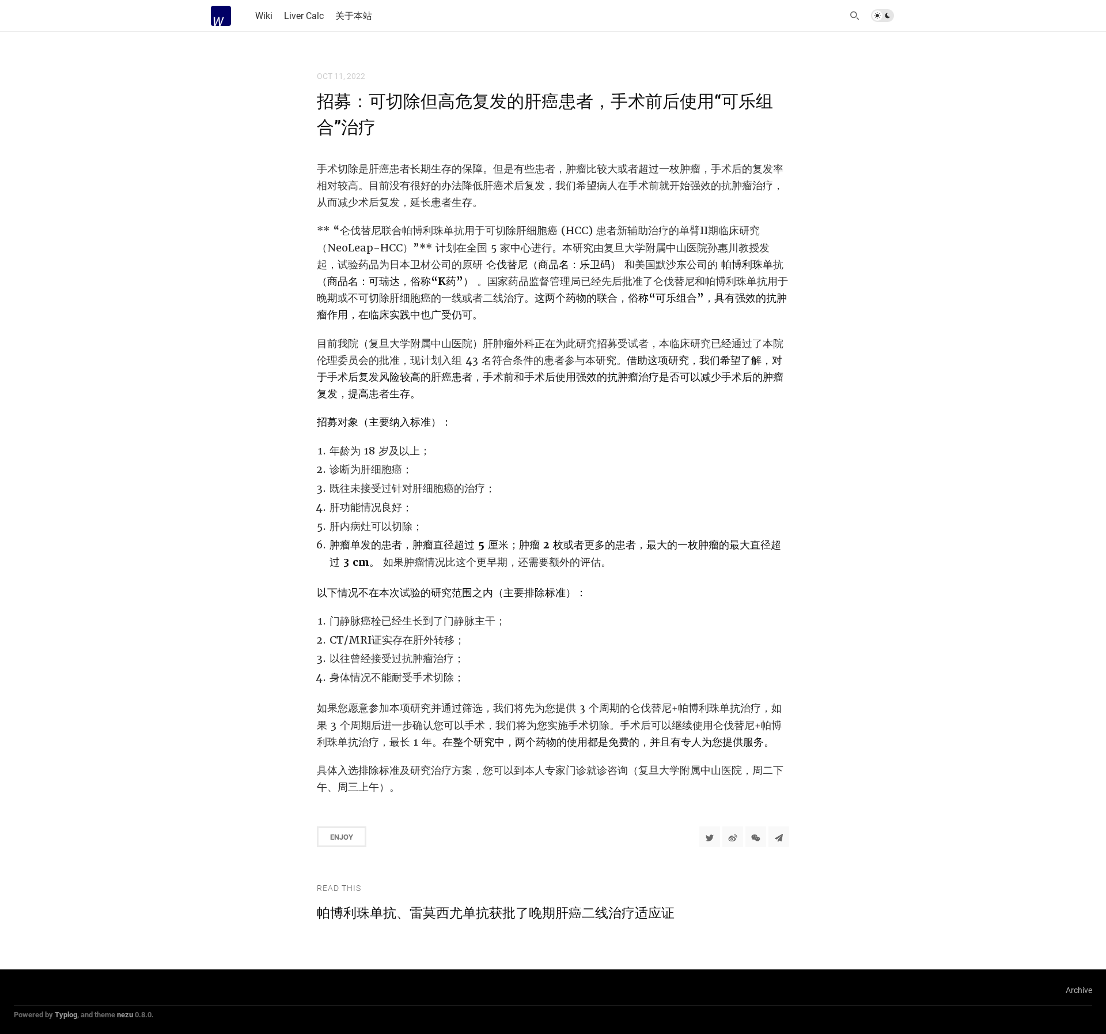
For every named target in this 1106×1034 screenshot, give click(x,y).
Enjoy (341, 837)
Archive (1079, 989)
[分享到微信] (755, 836)
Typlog (66, 1014)
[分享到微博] (732, 836)
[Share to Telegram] (778, 836)
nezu (125, 1014)
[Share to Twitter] (709, 836)
